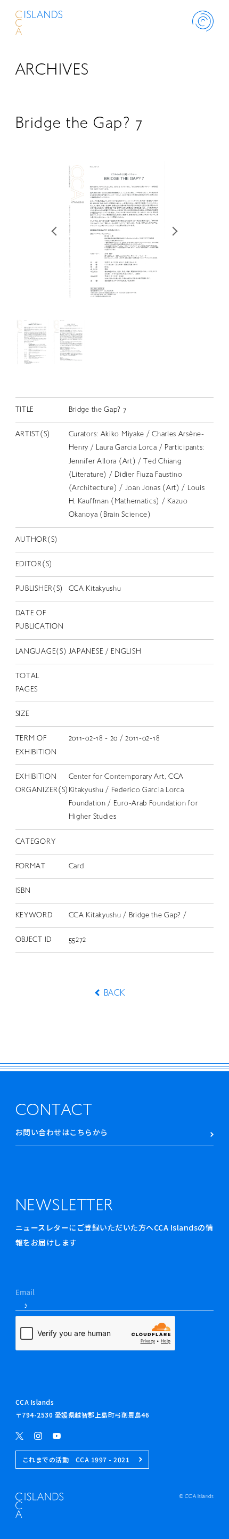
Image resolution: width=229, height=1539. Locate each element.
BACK (114, 993)
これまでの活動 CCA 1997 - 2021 (76, 1459)
